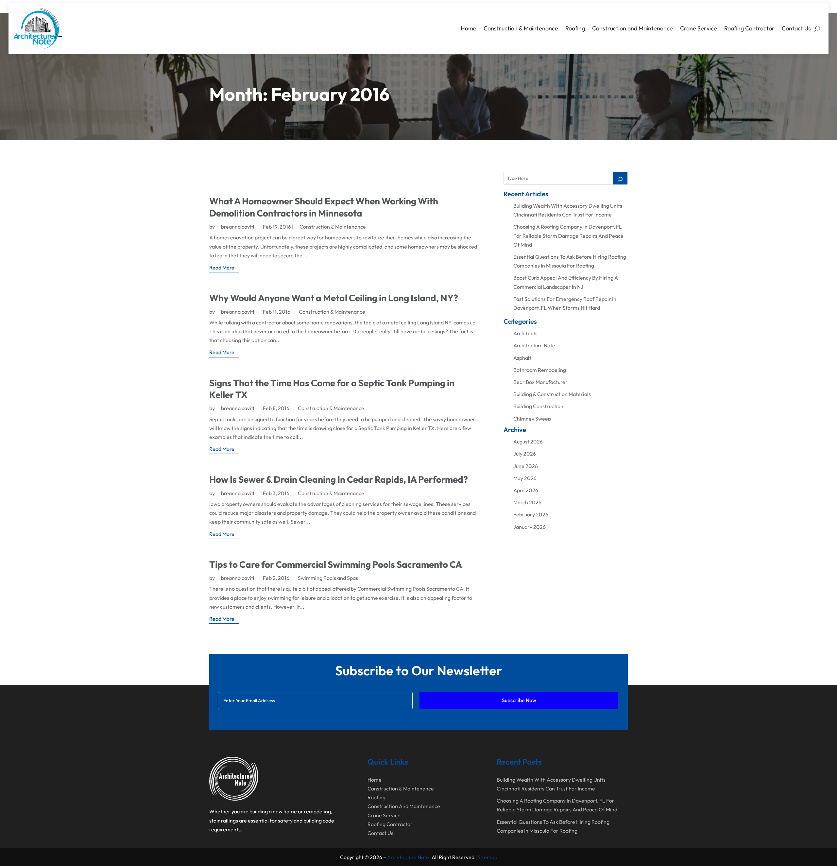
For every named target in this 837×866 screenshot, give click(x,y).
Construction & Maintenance (521, 28)
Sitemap (487, 857)
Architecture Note (534, 345)
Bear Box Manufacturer (540, 382)
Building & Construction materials (552, 394)
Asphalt (522, 358)
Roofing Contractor (749, 28)
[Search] (620, 178)
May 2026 (525, 478)
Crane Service (698, 28)
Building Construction (538, 406)
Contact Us (796, 28)
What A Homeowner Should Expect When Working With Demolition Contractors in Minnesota (323, 206)
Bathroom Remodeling (539, 370)
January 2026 (529, 527)
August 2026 (528, 441)
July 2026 (524, 453)
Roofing (575, 28)
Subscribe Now (519, 700)
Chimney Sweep (532, 418)
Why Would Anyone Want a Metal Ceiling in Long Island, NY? (333, 297)
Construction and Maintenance (632, 28)
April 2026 (525, 490)
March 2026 (527, 502)
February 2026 (530, 514)
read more (221, 267)
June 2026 (525, 466)
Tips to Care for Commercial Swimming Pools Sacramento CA (335, 564)
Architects (525, 333)
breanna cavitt (237, 226)
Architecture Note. (409, 857)
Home (468, 28)
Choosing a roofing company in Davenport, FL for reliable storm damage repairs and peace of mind (568, 235)
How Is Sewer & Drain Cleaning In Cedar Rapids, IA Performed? (338, 479)
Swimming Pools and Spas (328, 578)
